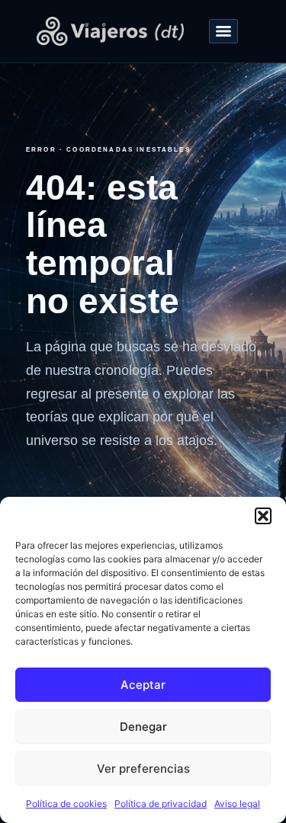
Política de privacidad (160, 803)
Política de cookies (66, 803)
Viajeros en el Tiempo (111, 31)
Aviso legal (237, 803)
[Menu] (223, 31)
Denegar (143, 726)
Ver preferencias (143, 768)
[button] (263, 516)
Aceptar (143, 684)
